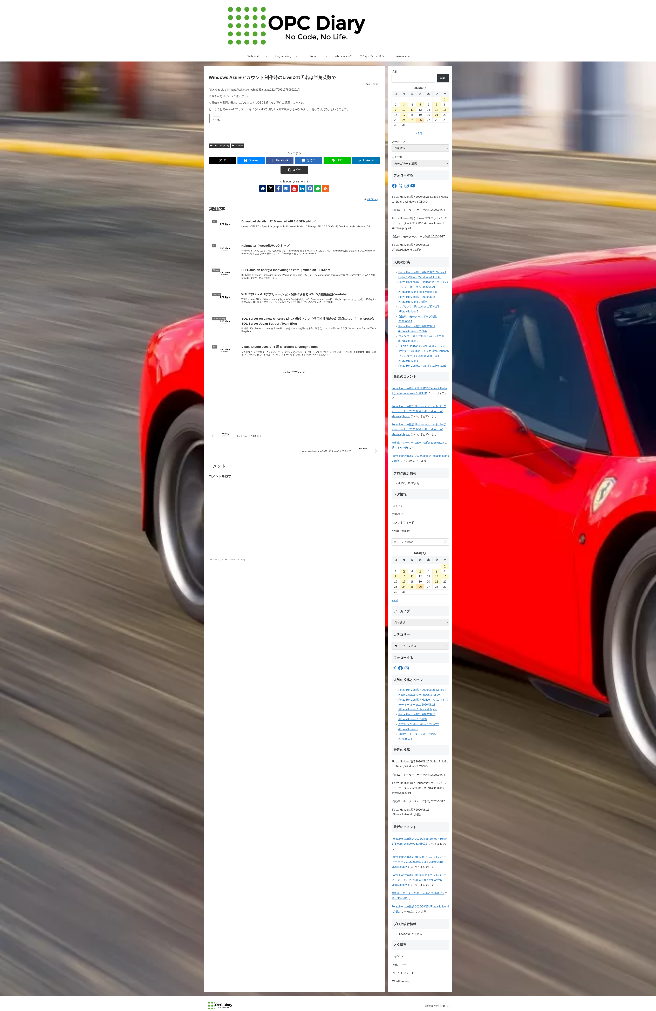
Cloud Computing (221, 145)
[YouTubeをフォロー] (294, 188)
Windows (239, 145)
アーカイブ (398, 141)
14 (436, 109)
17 (403, 114)
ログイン (397, 505)
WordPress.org (401, 530)
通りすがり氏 (400, 447)
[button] (294, 170)
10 (403, 109)
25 (412, 120)
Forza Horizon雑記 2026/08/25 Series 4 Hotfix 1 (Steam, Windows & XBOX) (420, 199)
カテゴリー (398, 157)
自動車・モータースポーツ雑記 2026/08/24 (418, 209)
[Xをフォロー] (270, 188)
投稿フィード (400, 514)
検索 (394, 71)
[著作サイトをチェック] (262, 188)
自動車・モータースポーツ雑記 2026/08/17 (418, 236)
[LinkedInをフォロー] (302, 188)
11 (412, 109)
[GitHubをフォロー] (309, 188)
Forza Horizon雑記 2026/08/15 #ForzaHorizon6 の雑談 (410, 247)
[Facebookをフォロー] (278, 188)
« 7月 (419, 133)
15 (444, 109)
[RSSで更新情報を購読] (325, 188)
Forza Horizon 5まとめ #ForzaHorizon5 (422, 365)
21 (436, 114)
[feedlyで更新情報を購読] (317, 188)
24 (403, 120)
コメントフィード (403, 522)
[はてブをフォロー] (286, 188)
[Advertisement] (294, 398)
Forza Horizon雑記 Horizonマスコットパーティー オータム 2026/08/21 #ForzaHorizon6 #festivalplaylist (419, 223)
